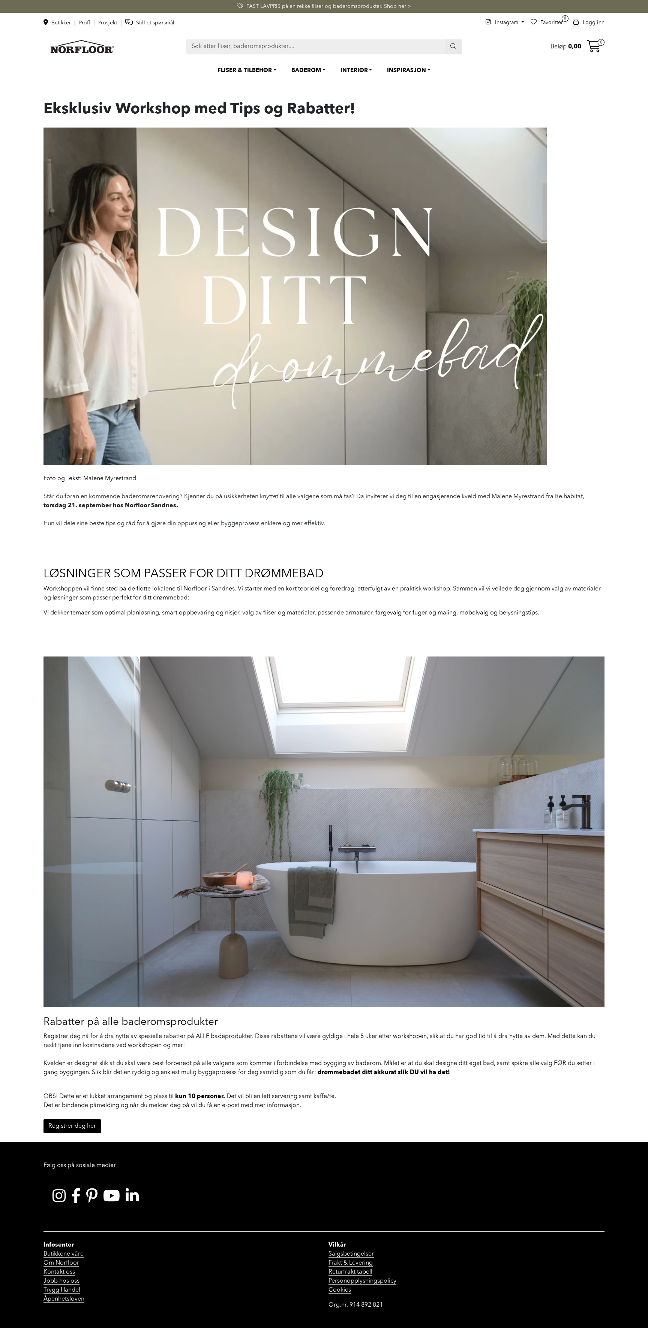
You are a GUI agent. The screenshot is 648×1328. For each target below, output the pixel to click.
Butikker (61, 23)
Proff (85, 23)
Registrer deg (62, 1037)
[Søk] (453, 46)
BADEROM (306, 71)
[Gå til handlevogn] (594, 49)
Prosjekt (108, 23)
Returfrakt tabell (350, 1272)
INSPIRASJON (406, 71)
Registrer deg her (72, 1126)
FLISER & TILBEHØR (245, 71)
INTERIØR (354, 71)
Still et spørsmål (154, 23)
